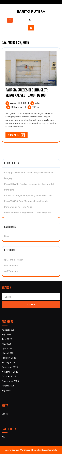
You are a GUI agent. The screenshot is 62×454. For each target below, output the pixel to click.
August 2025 (8, 385)
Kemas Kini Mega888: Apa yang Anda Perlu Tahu (28, 195)
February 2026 (9, 358)
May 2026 (7, 344)
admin (38, 103)
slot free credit (11, 265)
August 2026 (8, 330)
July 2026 (6, 334)
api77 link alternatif (13, 259)
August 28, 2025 (18, 103)
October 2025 (9, 376)
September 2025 (10, 381)
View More (18, 135)
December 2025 (10, 367)
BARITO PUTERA (31, 11)
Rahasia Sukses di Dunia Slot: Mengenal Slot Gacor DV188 (26, 93)
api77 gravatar (11, 271)
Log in (5, 413)
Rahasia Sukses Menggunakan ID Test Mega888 (27, 212)
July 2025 (6, 390)
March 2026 (7, 353)
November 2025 (10, 372)
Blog (6, 236)
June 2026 (7, 339)
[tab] (10, 20)
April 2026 (7, 348)
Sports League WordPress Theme (21, 450)
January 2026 (8, 362)
